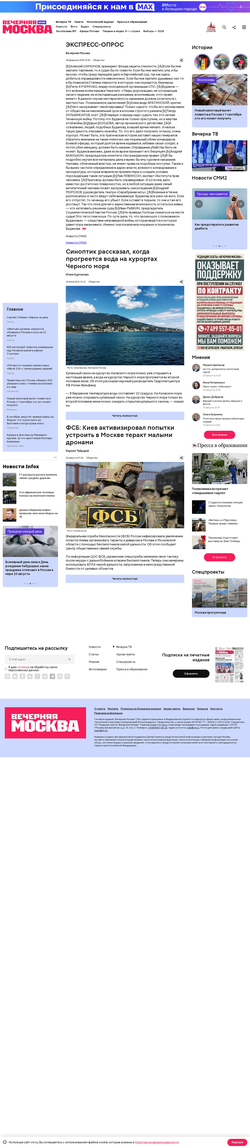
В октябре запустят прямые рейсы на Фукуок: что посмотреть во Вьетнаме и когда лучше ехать (30, 420)
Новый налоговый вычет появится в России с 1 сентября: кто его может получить (29, 402)
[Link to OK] (22, 676)
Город (10, 321)
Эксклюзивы (205, 80)
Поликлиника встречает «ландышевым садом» (210, 491)
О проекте (220, 557)
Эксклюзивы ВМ (66, 31)
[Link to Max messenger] (7, 676)
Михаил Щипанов (213, 365)
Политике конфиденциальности (157, 1142)
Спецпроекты (102, 26)
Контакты (216, 709)
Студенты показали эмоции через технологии (225, 504)
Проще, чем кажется (212, 194)
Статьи (94, 654)
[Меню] (244, 27)
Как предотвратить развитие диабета (219, 204)
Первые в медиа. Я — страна (121, 31)
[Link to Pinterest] (67, 676)
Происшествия (15, 446)
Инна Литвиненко (214, 382)
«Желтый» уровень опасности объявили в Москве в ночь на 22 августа (26, 332)
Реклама (113, 709)
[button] (9, 541)
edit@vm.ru (193, 727)
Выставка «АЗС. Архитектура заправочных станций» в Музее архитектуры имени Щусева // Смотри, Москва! (202, 61)
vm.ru (164, 724)
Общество (13, 391)
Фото (74, 26)
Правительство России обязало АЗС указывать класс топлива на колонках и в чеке (30, 384)
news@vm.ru (101, 730)
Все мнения (219, 435)
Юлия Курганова (77, 274)
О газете (99, 709)
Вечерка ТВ (63, 22)
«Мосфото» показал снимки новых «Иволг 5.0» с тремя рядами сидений (29, 367)
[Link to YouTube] (37, 676)
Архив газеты (125, 654)
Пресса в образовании (132, 22)
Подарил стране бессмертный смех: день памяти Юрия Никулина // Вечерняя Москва (221, 61)
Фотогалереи (98, 669)
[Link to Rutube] (60, 676)
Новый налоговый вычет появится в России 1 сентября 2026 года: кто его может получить (219, 89)
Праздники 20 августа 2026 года (30, 541)
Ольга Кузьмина (213, 414)
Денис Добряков (213, 397)
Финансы (12, 409)
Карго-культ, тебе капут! (217, 386)
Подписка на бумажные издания (141, 709)
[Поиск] (224, 27)
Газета (78, 22)
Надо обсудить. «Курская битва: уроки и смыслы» (219, 155)
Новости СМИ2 (76, 242)
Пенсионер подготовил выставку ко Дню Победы (224, 539)
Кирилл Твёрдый (77, 451)
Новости (61, 26)
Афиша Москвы (89, 31)
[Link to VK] (15, 676)
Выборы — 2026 (153, 31)
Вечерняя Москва (78, 53)
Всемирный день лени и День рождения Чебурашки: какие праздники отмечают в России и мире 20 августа (29, 568)
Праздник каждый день (24, 531)
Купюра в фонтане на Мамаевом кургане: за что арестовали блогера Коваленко (29, 438)
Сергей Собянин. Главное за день (27, 317)
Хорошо (237, 1142)
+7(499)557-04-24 (157, 727)
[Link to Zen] (30, 676)
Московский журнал (100, 22)
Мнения (201, 357)
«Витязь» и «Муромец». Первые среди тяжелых (223, 522)
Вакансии (189, 709)
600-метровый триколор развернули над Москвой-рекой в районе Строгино (30, 350)
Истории (202, 47)
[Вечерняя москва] (45, 722)
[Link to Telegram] (45, 676)
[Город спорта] (211, 27)
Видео (85, 26)
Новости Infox (21, 466)
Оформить (191, 673)
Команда (202, 709)
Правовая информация (108, 713)
